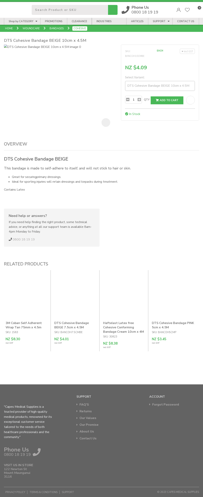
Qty (147, 100)
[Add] (139, 99)
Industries (104, 21)
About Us (86, 431)
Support (159, 21)
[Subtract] (128, 99)
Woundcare (31, 28)
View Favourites (187, 10)
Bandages (57, 28)
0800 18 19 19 (144, 10)
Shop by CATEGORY (21, 21)
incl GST (188, 51)
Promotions (53, 21)
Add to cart (168, 100)
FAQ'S (84, 405)
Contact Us (88, 438)
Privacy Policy (15, 492)
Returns (85, 411)
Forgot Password (165, 405)
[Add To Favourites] (190, 100)
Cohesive (80, 28)
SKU (127, 51)
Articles (137, 21)
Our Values (87, 418)
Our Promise (89, 425)
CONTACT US (185, 21)
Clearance (79, 21)
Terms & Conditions (43, 492)
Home (9, 28)
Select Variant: (135, 77)
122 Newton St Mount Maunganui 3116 (17, 473)
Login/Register (179, 10)
